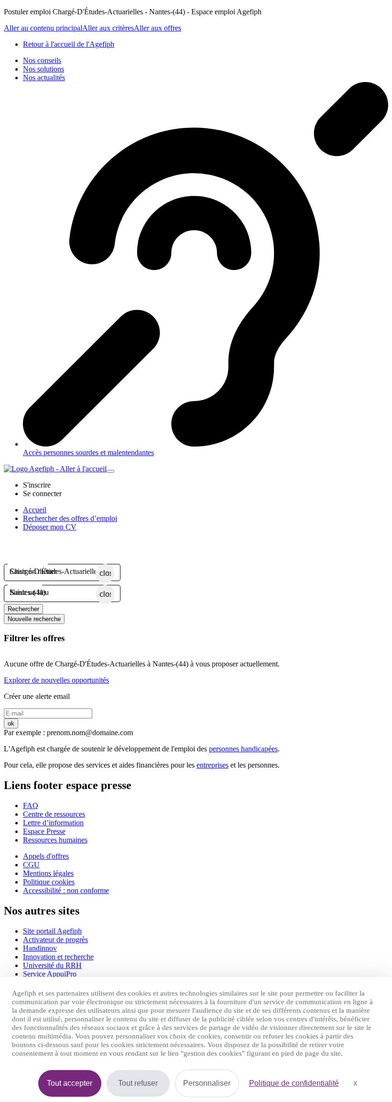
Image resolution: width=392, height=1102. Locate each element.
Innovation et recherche (58, 957)
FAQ (30, 805)
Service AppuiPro (49, 974)
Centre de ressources (54, 814)
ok (11, 723)
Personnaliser (206, 1083)
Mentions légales (48, 873)
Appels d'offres (46, 856)
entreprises (212, 765)
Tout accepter (69, 1083)
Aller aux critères (108, 28)
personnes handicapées (243, 749)
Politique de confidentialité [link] (294, 1083)
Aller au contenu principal (43, 28)
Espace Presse (44, 831)
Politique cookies (49, 882)
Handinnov (40, 948)
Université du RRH (52, 965)
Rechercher (23, 609)
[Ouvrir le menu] (110, 471)
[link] (68, 44)
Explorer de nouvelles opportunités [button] (56, 680)
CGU (31, 865)
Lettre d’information (53, 823)
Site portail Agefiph (52, 931)
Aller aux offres (157, 28)
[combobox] (53, 571)
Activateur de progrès (55, 940)
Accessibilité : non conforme (66, 890)
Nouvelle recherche (34, 619)
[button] (37, 485)
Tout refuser (138, 1083)
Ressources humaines (55, 840)
